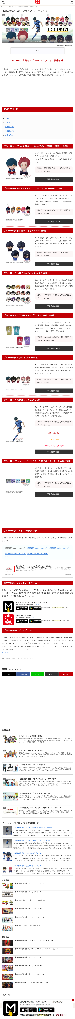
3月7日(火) (9, 118)
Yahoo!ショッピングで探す (54, 446)
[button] (52, 674)
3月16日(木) (9, 131)
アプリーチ (36, 604)
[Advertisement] (37, 92)
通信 (5, 669)
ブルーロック (19, 669)
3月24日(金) (9, 135)
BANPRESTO (29, 42)
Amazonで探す (53, 439)
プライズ (11, 669)
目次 (35, 51)
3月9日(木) (9, 123)
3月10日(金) (9, 127)
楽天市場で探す (54, 433)
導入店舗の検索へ (53, 179)
